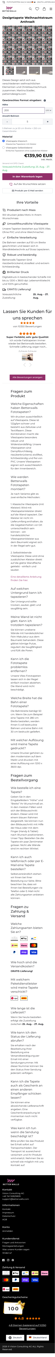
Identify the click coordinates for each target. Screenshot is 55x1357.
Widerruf (7, 1253)
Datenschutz (8, 1216)
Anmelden (7, 1231)
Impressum (8, 1212)
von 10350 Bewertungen (27, 326)
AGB (4, 1219)
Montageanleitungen (13, 1246)
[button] (3, 70)
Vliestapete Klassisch (21, 142)
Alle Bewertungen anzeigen (27, 377)
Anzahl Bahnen (10, 116)
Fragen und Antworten (14, 1242)
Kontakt (6, 1209)
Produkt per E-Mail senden (29, 190)
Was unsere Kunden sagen (15, 1249)
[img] (27, 323)
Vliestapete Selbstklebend (27, 149)
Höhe (5, 104)
